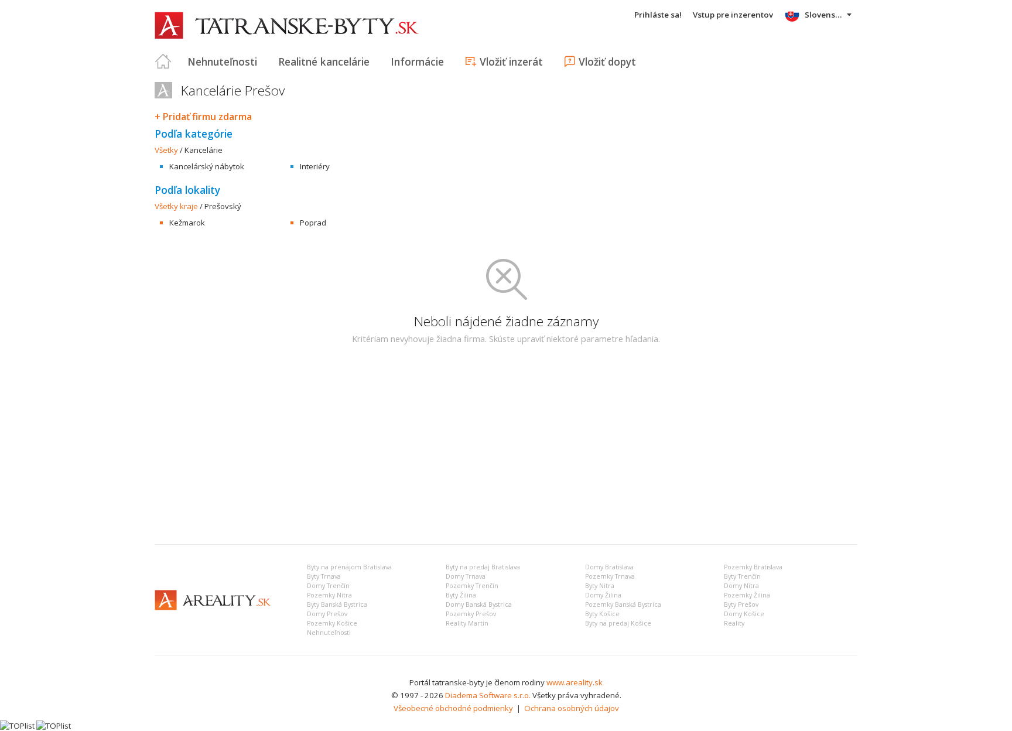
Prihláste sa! (658, 14)
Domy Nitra (741, 586)
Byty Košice (602, 614)
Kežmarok (187, 222)
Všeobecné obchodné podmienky (453, 708)
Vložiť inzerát (511, 61)
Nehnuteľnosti (222, 61)
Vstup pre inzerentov (733, 14)
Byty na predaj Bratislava (483, 567)
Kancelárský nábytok (206, 166)
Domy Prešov (327, 614)
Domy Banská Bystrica (479, 604)
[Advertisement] (506, 448)
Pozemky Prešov (471, 614)
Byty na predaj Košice (618, 623)
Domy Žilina (603, 595)
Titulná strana (163, 61)
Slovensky (824, 14)
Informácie (417, 61)
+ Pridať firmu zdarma (203, 116)
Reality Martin (467, 623)
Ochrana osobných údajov (571, 708)
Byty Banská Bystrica (337, 604)
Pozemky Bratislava (753, 567)
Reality (734, 623)
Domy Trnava (466, 576)
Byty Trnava (324, 576)
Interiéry (315, 166)
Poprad (313, 222)
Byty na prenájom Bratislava (349, 567)
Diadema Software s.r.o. (488, 695)
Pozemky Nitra (329, 595)
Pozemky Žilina (747, 595)
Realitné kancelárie (324, 61)
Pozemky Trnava (610, 576)
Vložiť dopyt (607, 61)
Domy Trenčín (328, 586)
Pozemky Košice (332, 623)
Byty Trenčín (742, 576)
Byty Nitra (599, 586)
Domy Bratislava (609, 567)
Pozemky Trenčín (472, 586)
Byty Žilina (461, 595)
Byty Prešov (741, 604)
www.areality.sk (574, 682)
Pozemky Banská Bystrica (623, 604)
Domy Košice (744, 614)
